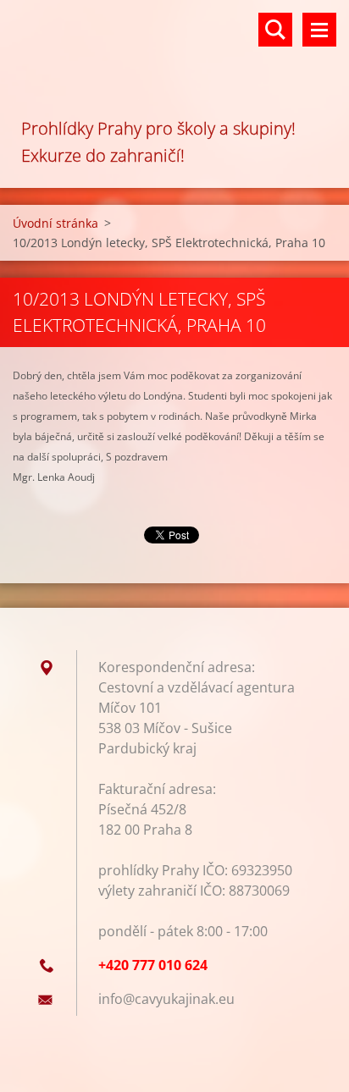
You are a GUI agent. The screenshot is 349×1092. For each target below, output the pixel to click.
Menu (319, 30)
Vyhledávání (275, 30)
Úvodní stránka (55, 223)
